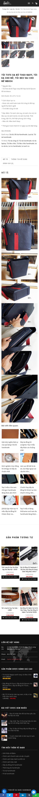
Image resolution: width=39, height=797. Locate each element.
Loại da (12, 9)
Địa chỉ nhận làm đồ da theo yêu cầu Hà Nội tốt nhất (22, 715)
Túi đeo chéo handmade (25, 143)
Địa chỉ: (2, 648)
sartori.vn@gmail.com (14, 659)
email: (3, 659)
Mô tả (5, 159)
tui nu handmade (15, 146)
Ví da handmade (8, 774)
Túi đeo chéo (11, 143)
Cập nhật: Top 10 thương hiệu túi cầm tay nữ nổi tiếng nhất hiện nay (22, 722)
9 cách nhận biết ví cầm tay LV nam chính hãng (21, 737)
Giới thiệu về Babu (9, 753)
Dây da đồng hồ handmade (12, 765)
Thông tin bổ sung (19, 159)
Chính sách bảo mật (10, 762)
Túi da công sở (13, 141)
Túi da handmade (25, 141)
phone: (3, 654)
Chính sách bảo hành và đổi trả (14, 759)
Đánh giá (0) (8, 163)
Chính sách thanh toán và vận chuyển (16, 756)
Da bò (17, 9)
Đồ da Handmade (21, 134)
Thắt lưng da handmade (11, 768)
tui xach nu (25, 146)
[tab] (5, 159)
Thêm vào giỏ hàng (10, 577)
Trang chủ (5, 9)
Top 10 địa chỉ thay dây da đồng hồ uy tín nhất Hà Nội (22, 730)
